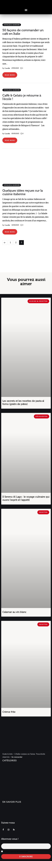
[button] (26, 10)
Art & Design (7, 781)
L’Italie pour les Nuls (12, 776)
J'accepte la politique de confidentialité (15, 852)
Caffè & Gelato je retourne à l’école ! (21, 97)
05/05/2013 (15, 133)
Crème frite (8, 711)
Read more (10, 75)
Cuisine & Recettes (10, 795)
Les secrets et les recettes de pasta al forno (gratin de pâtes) (23, 402)
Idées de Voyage (11, 772)
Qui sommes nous (10, 808)
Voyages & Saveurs (12, 25)
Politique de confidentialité (14, 820)
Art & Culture (9, 786)
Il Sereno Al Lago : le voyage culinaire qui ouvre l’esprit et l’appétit (25, 498)
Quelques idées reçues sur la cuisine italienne (22, 192)
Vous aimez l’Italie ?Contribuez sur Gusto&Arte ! (14, 813)
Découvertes (8, 799)
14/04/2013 (15, 225)
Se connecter (16, 757)
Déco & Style (9, 790)
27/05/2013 (15, 68)
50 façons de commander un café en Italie (22, 32)
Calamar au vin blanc (14, 611)
